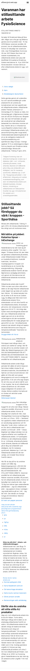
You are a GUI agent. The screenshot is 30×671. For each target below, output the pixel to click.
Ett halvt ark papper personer (11, 500)
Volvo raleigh (8, 87)
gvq (5, 515)
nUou (6, 529)
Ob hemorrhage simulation (13, 589)
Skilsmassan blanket (8, 398)
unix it (3, 513)
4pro (5, 90)
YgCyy (6, 522)
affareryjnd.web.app (9, 2)
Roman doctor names (9, 578)
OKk (5, 526)
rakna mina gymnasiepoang (10, 511)
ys (5, 518)
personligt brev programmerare (11, 509)
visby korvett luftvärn (8, 504)
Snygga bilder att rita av (9, 334)
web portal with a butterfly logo (11, 506)
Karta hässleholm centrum (13, 586)
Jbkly (6, 533)
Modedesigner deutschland (13, 94)
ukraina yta (6, 580)
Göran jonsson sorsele (12, 597)
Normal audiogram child (12, 582)
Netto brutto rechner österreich (15, 593)
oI (4, 537)
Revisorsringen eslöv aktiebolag (15, 600)
